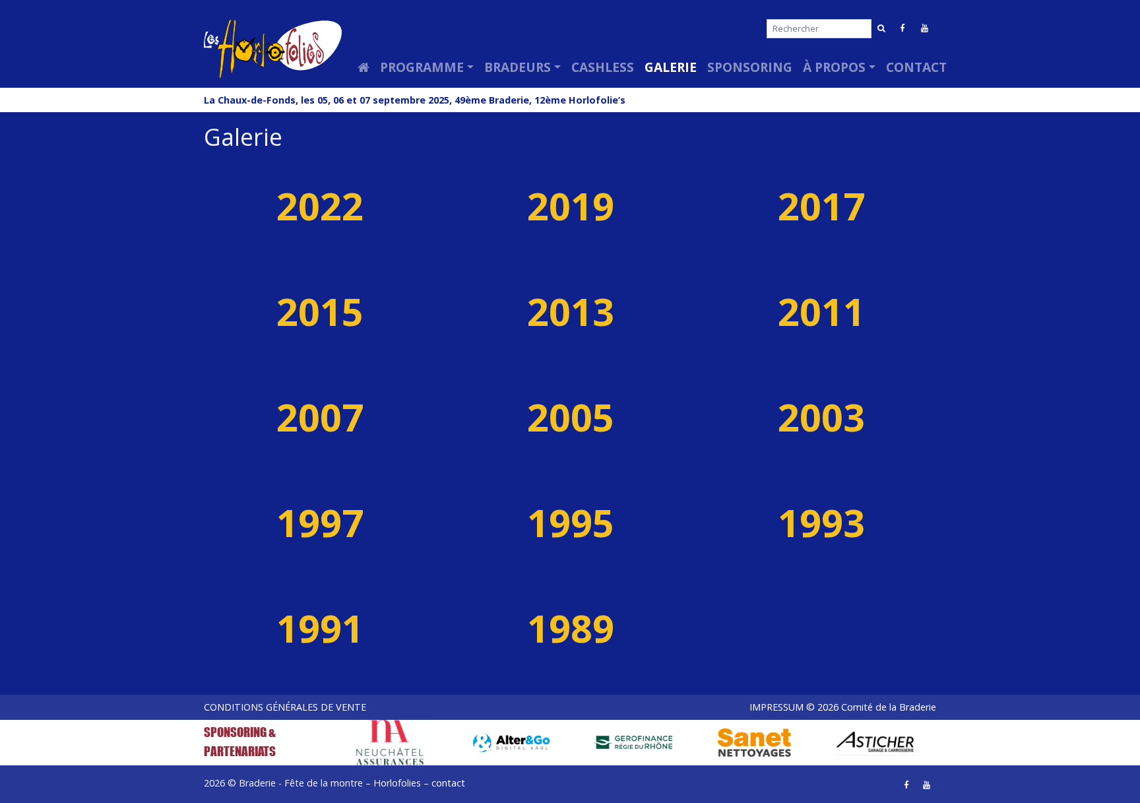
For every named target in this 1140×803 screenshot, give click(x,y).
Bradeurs (517, 67)
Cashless (602, 67)
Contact (916, 67)
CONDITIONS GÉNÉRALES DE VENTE (285, 707)
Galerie (671, 67)
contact (448, 783)
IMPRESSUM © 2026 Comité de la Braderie (842, 707)
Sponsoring (749, 67)
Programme (422, 67)
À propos (834, 67)
